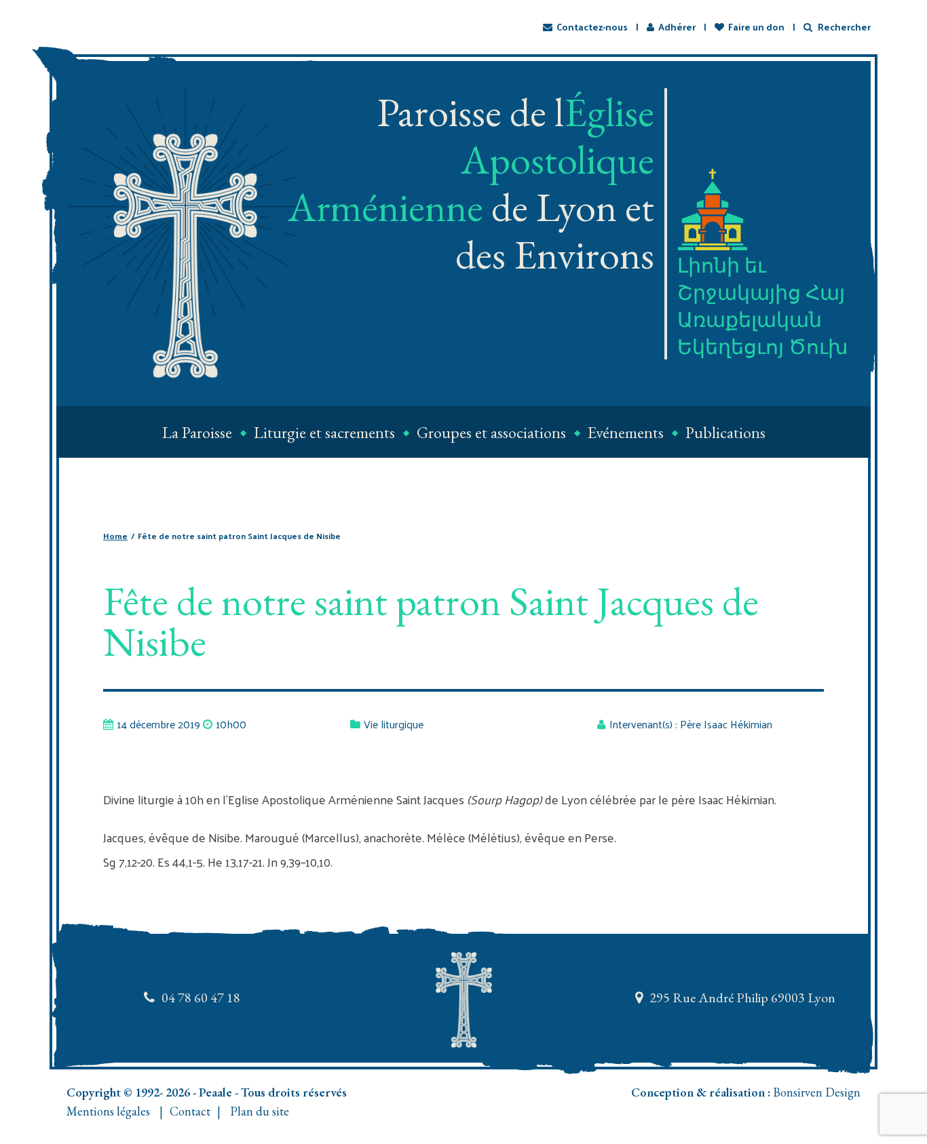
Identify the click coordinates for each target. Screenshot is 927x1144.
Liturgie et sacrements (324, 432)
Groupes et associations (491, 432)
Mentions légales (108, 1111)
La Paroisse (197, 432)
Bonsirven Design (816, 1092)
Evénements (626, 432)
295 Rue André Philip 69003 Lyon (742, 997)
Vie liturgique (393, 724)
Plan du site (259, 1111)
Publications (725, 432)
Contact (190, 1111)
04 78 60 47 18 (201, 997)
